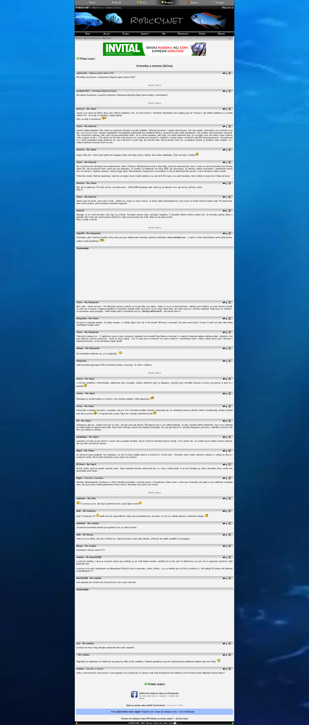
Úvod (87, 34)
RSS (143, 723)
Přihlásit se (227, 7)
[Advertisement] (154, 273)
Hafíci (92, 2)
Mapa (165, 723)
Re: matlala (93, 523)
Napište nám (158, 723)
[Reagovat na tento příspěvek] (224, 74)
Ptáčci (143, 2)
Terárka (219, 2)
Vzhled (171, 723)
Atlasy (106, 34)
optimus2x (81, 73)
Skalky (194, 2)
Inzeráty (145, 34)
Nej (164, 34)
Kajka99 (80, 233)
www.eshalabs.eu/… (177, 237)
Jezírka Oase (181, 718)
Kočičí (117, 2)
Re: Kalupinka (93, 233)
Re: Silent (89, 450)
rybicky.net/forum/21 (152, 311)
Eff (77, 421)
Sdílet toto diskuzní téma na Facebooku (159, 693)
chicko (79, 393)
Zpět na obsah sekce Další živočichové (145, 705)
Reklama (149, 723)
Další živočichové (92, 38)
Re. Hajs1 (86, 421)
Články (125, 34)
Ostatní (221, 34)
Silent (81, 464)
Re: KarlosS (90, 126)
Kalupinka (81, 318)
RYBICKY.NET (83, 7)
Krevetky (107, 38)
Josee (79, 406)
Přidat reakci (87, 58)
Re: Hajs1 (89, 379)
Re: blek (92, 498)
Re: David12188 (93, 557)
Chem (79, 126)
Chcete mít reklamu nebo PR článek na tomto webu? (147, 718)
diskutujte (189, 711)
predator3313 (82, 91)
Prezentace (183, 34)
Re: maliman (89, 511)
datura (79, 379)
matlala (80, 557)
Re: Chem (91, 109)
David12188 (82, 578)
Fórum (202, 34)
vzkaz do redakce (163, 711)
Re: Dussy (88, 534)
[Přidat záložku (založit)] (76, 724)
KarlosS (80, 109)
